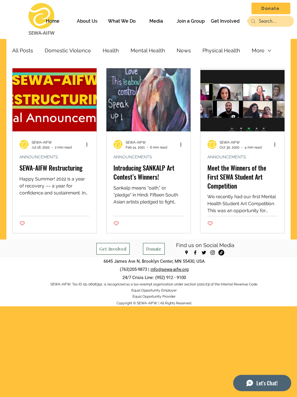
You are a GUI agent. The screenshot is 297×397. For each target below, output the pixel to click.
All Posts (22, 50)
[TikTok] (221, 252)
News (184, 50)
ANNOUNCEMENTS (38, 157)
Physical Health (221, 50)
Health (111, 50)
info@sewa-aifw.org (170, 269)
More (258, 50)
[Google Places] (186, 252)
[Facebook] (195, 252)
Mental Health (148, 50)
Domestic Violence (68, 50)
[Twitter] (204, 252)
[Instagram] (212, 252)
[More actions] (88, 144)
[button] (87, 21)
